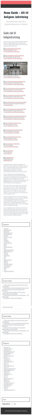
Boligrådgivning (7, 160)
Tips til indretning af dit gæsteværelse (14, 112)
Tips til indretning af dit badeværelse (13, 84)
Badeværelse (7, 230)
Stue (5, 268)
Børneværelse (8, 234)
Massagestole (8, 260)
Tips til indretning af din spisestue (12, 58)
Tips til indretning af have (10, 139)
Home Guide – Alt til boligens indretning (16, 14)
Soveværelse (7, 265)
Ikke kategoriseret (9, 250)
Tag (5, 270)
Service (6, 262)
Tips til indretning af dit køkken (12, 77)
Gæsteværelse (8, 243)
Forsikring (6, 241)
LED (5, 257)
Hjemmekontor (8, 247)
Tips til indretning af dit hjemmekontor (14, 119)
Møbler (6, 261)
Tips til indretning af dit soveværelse (13, 91)
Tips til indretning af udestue (11, 133)
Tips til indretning (8, 105)
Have (5, 244)
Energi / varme (8, 237)
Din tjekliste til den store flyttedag (12, 298)
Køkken (6, 253)
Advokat (6, 228)
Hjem (5, 245)
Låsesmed (7, 255)
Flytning (6, 240)
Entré (5, 238)
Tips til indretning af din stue (11, 51)
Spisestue (6, 267)
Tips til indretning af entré (10, 126)
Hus (5, 248)
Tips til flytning (7, 153)
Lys (5, 258)
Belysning (6, 231)
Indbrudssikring (8, 251)
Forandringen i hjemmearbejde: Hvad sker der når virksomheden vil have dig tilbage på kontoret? (15, 289)
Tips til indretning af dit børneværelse (13, 98)
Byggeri (6, 236)
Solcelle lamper (8, 264)
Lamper (6, 254)
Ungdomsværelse (9, 271)
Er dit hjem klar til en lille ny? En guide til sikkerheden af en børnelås (13, 293)
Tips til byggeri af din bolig (10, 146)
